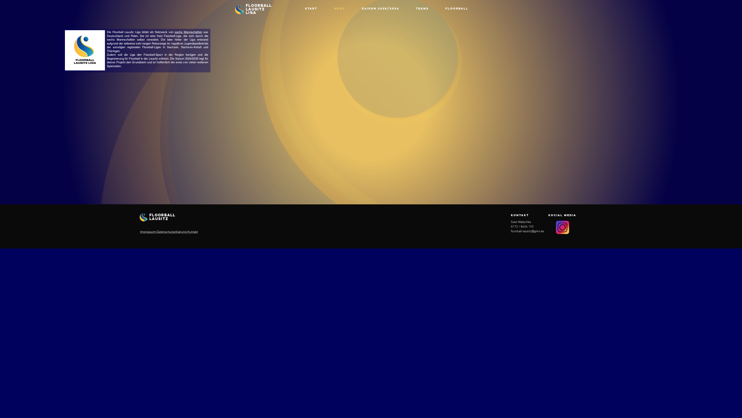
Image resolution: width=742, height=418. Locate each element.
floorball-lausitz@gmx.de (527, 231)
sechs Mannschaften (188, 32)
